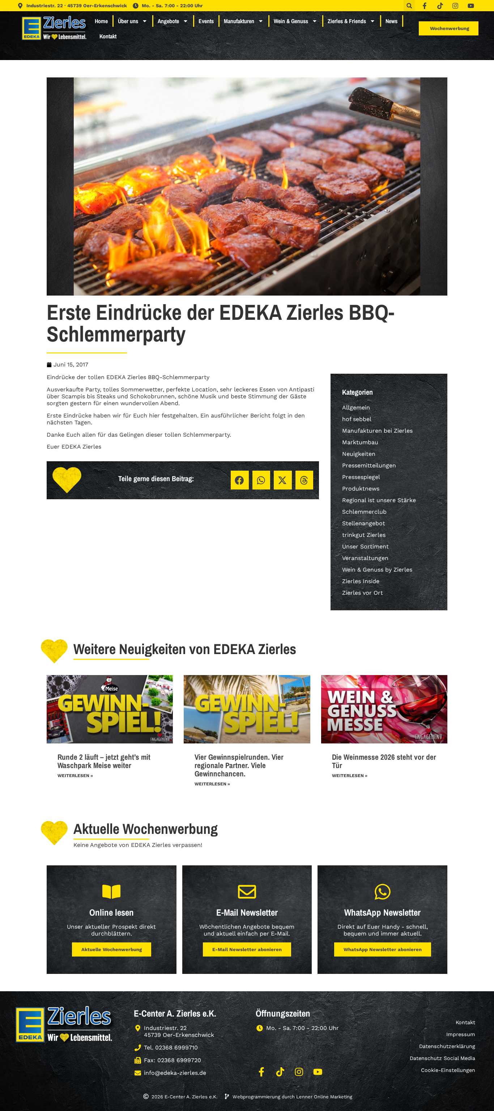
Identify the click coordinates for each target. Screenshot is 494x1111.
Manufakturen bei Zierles (377, 430)
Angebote (168, 21)
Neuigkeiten (358, 453)
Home (101, 21)
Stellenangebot (363, 523)
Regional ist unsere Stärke (379, 500)
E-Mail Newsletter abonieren (247, 949)
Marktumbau (360, 442)
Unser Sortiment (365, 546)
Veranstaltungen (365, 558)
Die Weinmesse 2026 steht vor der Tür (384, 761)
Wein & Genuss (291, 21)
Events (206, 21)
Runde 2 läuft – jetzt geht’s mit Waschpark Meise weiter (104, 761)
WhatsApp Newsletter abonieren (383, 949)
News (391, 21)
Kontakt (107, 36)
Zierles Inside (360, 581)
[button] (409, 5)
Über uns (128, 21)
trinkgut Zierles (364, 534)
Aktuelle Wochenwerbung (111, 949)
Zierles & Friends (347, 21)
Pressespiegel (361, 477)
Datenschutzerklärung (447, 1046)
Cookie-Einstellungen (448, 1070)
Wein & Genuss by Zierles (377, 569)
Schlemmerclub (364, 511)
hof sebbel (356, 419)
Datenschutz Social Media (442, 1058)
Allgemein (356, 407)
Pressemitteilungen (369, 465)
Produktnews (360, 488)
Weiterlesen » (75, 775)
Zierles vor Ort (362, 592)
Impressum (460, 1034)
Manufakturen (239, 21)
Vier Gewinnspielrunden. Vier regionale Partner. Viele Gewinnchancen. (239, 765)
